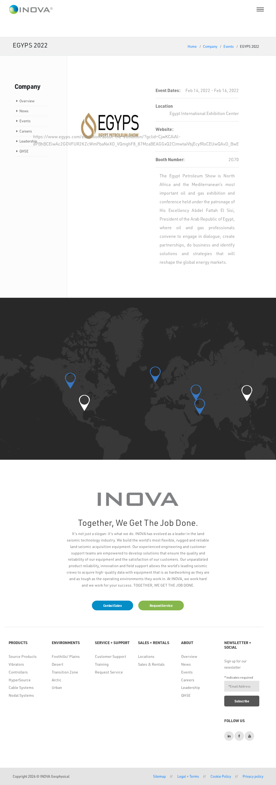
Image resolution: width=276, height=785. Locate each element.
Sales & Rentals (151, 664)
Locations (146, 656)
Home (192, 46)
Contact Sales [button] (112, 605)
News (23, 111)
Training (102, 664)
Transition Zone (65, 672)
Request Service (109, 672)
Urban (57, 687)
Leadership (28, 141)
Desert (57, 664)
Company (210, 46)
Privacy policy (253, 776)
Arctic (56, 679)
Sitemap (159, 776)
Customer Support (110, 656)
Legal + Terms (188, 776)
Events (228, 46)
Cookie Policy (221, 776)
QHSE (24, 151)
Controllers (18, 672)
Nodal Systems (21, 695)
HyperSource (20, 679)
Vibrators (16, 664)
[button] (84, 403)
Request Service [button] (161, 605)
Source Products (23, 656)
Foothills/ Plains (66, 656)
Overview (26, 101)
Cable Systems (21, 687)
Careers (25, 131)
